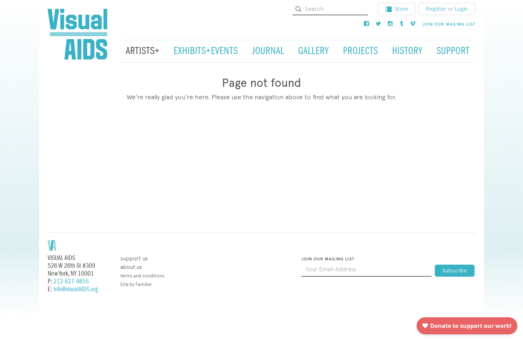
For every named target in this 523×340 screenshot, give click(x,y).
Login (461, 8)
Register (436, 8)
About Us (131, 267)
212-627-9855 (71, 281)
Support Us (134, 258)
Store (401, 8)
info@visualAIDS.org (75, 289)
